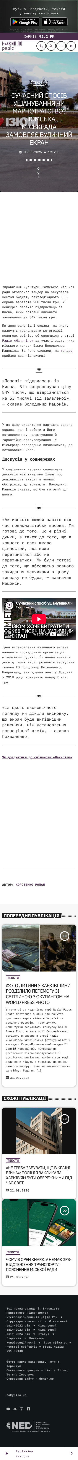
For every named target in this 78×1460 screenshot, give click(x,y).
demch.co (46, 1379)
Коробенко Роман (30, 885)
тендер (66, 351)
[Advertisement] (39, 239)
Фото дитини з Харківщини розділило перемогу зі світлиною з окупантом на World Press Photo (38, 993)
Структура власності (23, 1321)
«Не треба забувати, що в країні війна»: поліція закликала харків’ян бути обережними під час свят (39, 1175)
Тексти (39, 82)
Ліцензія (13, 1338)
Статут (43, 1334)
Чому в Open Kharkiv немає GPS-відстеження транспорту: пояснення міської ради (38, 1264)
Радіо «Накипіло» (17, 341)
